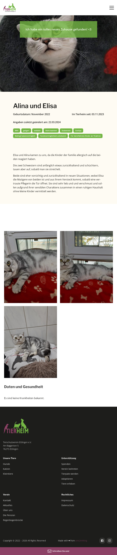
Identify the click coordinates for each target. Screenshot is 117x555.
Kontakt (7, 500)
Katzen (6, 468)
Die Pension (9, 515)
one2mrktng (81, 540)
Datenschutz (67, 505)
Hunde (6, 463)
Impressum (67, 500)
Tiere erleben (68, 483)
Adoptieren (67, 478)
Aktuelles (7, 505)
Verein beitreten (69, 468)
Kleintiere (8, 473)
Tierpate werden (69, 473)
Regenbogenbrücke (13, 520)
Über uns (7, 510)
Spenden (66, 463)
